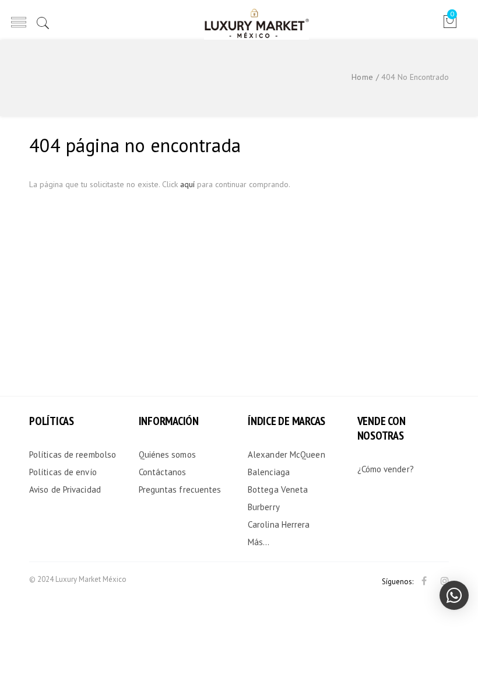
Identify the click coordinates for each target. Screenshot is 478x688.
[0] (450, 25)
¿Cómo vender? (385, 469)
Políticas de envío (63, 472)
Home (363, 77)
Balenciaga (269, 472)
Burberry (264, 507)
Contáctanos (163, 472)
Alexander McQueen (286, 454)
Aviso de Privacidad (65, 489)
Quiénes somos (167, 454)
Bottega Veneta (278, 489)
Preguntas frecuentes (180, 489)
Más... (259, 541)
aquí (187, 184)
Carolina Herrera (279, 524)
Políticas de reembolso (72, 454)
